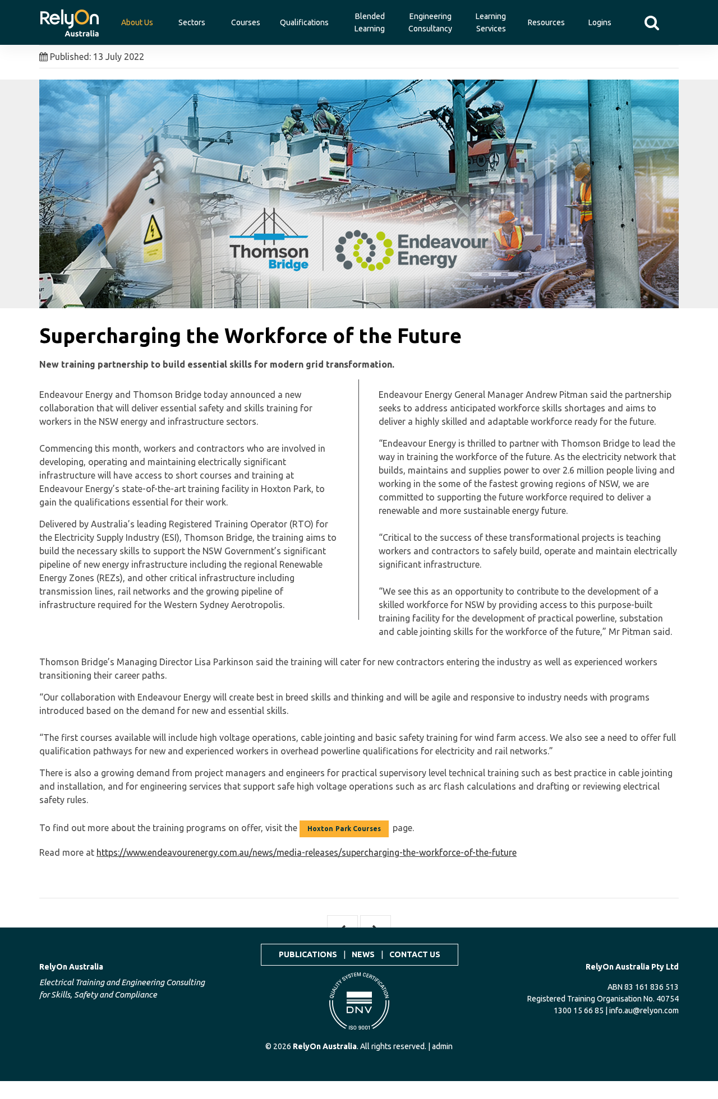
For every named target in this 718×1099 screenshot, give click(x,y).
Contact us (414, 954)
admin (442, 1046)
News (363, 954)
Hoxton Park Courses (344, 828)
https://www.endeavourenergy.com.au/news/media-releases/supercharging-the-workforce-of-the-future (306, 852)
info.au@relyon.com (644, 1010)
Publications (308, 954)
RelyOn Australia (71, 966)
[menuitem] (69, 17)
